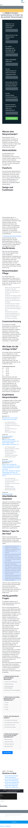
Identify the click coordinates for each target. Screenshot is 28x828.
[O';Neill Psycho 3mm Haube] (10, 417)
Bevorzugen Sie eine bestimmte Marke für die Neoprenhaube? (12, 83)
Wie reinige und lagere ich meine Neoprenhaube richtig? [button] (10, 626)
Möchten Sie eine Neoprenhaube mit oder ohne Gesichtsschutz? (11, 107)
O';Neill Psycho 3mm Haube (9, 419)
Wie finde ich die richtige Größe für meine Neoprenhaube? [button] (11, 647)
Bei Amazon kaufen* (7, 436)
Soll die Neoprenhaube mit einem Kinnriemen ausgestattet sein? (11, 71)
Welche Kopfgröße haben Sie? (11, 60)
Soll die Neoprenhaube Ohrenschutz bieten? (12, 95)
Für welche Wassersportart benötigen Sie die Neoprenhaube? (10, 49)
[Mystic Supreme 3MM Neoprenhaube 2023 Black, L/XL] (11, 440)
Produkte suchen (11, 118)
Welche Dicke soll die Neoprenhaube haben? (11, 37)
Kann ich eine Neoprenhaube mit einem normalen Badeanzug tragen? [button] (11, 608)
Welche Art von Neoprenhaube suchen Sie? (10, 25)
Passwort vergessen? (5, 826)
